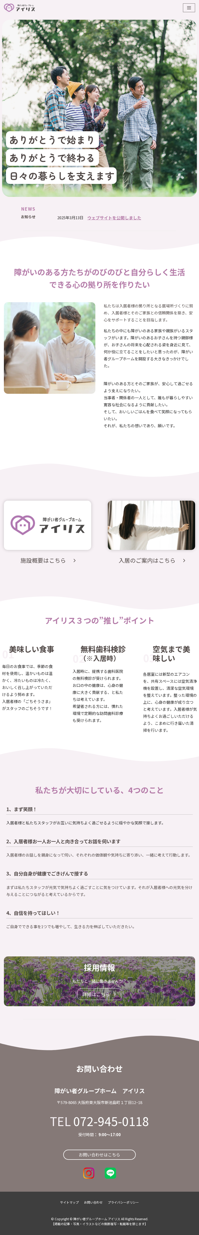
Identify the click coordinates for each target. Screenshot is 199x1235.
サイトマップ (69, 1202)
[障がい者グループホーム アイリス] (19, 8)
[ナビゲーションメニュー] (189, 7)
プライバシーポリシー (123, 1202)
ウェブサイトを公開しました (114, 218)
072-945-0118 (111, 1120)
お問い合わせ (93, 1202)
